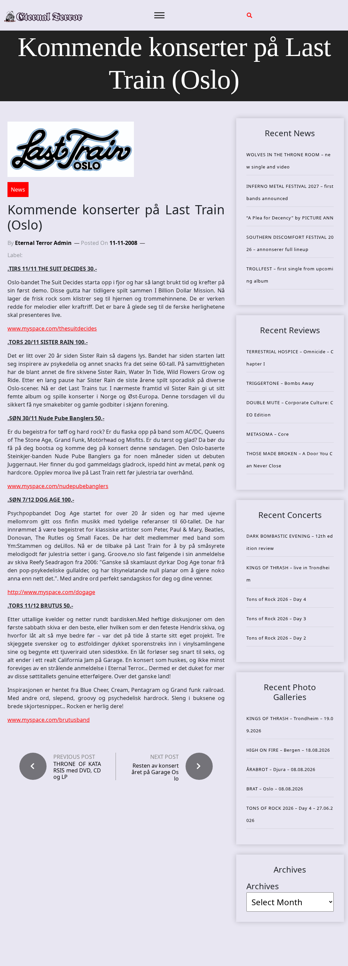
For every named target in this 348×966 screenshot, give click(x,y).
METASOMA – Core (267, 434)
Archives (262, 886)
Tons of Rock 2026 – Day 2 (276, 638)
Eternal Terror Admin (43, 243)
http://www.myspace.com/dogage (51, 592)
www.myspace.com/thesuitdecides (52, 328)
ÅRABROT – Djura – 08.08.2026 (280, 769)
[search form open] (249, 15)
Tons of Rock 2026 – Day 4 (276, 599)
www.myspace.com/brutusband (48, 719)
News (18, 189)
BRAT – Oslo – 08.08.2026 (274, 789)
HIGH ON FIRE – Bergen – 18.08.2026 (288, 750)
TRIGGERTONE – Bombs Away (280, 383)
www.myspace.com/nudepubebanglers (57, 486)
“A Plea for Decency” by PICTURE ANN (290, 218)
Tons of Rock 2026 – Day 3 (276, 618)
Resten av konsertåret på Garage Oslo (155, 772)
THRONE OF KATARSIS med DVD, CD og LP (77, 771)
